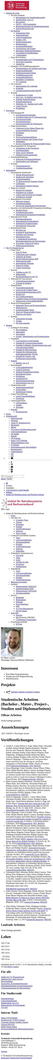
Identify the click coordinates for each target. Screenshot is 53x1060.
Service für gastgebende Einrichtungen (31, 206)
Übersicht (19, 555)
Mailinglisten (21, 600)
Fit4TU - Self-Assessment (26, 24)
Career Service (21, 106)
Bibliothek (20, 598)
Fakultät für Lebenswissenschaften (29, 343)
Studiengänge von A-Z (25, 20)
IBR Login (5, 509)
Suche (8, 414)
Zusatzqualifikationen (24, 46)
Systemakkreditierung (24, 77)
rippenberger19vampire (16, 810)
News (13, 516)
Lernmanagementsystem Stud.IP (28, 91)
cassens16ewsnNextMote (16, 870)
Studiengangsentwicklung (26, 73)
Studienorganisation (23, 42)
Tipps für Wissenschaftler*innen (28, 312)
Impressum (5, 1058)
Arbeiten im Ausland (24, 197)
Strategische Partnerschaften (27, 223)
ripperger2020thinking (19, 766)
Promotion (20, 133)
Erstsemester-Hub (23, 33)
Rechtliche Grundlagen (25, 80)
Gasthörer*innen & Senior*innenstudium (32, 299)
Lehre (18, 560)
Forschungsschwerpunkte (26, 115)
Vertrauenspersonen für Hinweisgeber (15, 988)
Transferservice (22, 378)
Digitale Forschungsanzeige (26, 155)
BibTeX (37, 766)
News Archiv (21, 533)
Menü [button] (3, 479)
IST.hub (19, 624)
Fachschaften (21, 390)
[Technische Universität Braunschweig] (17, 9)
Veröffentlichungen (23, 529)
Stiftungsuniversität (23, 261)
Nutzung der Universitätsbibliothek (29, 301)
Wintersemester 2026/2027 (26, 586)
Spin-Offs (14, 613)
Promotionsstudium (23, 204)
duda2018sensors (23, 843)
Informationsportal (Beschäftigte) (23, 447)
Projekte (19, 527)
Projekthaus (20, 108)
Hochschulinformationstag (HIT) (28, 292)
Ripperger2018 (26, 823)
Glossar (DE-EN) (8, 1024)
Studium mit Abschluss (25, 177)
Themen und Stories (23, 314)
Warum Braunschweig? (25, 29)
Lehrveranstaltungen (24, 37)
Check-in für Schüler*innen (26, 290)
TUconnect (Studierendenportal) (23, 429)
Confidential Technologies (26, 620)
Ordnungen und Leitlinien (26, 254)
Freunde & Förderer (23, 283)
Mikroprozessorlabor (19, 582)
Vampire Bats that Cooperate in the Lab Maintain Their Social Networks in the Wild (27, 804)
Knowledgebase (22, 604)
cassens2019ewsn (13, 795)
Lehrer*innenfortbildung (25, 396)
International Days (23, 237)
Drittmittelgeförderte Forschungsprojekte (17, 986)
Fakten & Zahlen (22, 266)
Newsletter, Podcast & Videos (27, 243)
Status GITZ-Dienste (19, 441)
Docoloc (19, 615)
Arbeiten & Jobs (22, 562)
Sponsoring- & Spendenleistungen (14, 984)
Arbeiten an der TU (23, 272)
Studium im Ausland (24, 190)
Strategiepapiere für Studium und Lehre (31, 68)
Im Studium (15, 31)
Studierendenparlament (25, 387)
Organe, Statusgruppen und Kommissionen (32, 336)
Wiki (17, 606)
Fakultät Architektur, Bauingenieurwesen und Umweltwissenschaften (33, 346)
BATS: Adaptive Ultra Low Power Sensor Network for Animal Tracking (27, 840)
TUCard (4, 1007)
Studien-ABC (21, 40)
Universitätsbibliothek (24, 367)
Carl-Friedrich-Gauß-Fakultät (27, 341)
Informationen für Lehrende (26, 86)
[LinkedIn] (12, 469)
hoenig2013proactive (35, 920)
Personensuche (21, 412)
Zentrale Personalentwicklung (27, 372)
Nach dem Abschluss (24, 62)
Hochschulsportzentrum (25, 381)
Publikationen (21, 566)
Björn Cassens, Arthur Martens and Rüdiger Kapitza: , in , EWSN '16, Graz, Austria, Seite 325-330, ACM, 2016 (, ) (29, 863)
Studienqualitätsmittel (24, 71)
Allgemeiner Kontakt (24, 319)
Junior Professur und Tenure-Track (29, 139)
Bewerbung (20, 22)
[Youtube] (12, 467)
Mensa (13, 427)
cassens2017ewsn (32, 854)
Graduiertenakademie (24, 168)
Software (19, 531)
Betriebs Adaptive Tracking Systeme (25, 692)
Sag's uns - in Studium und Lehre (29, 97)
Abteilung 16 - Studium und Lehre (29, 104)
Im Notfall (15, 434)
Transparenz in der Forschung (27, 148)
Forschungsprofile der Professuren (29, 124)
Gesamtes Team (22, 520)
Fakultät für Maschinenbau (26, 350)
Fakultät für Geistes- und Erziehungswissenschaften (26, 357)
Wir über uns (21, 230)
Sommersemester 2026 (24, 589)
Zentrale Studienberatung (25, 99)
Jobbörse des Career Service (12, 979)
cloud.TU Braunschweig (20, 423)
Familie (19, 405)
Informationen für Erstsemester (13, 1005)
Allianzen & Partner (23, 257)
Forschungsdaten (22, 150)
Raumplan (20, 524)
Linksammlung (17, 452)
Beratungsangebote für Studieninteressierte (32, 26)
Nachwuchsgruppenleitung (26, 137)
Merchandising (7, 981)
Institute (14, 361)
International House (23, 374)
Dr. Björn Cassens (11, 967)
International (11, 170)
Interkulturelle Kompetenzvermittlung (30, 215)
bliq (17, 617)
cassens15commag (32, 902)
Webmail (14, 421)
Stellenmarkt (21, 274)
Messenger (15, 425)
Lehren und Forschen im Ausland (29, 195)
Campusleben (21, 55)
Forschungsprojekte (23, 119)
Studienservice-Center (24, 95)
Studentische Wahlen (24, 392)
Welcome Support (23, 201)
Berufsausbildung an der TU (27, 277)
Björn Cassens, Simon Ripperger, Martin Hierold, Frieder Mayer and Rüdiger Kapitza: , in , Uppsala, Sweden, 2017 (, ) (29, 850)
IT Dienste (15, 445)
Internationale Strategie (25, 263)
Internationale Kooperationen (27, 221)
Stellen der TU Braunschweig (12, 977)
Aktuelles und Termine (25, 235)
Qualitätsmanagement (24, 75)
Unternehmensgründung (25, 281)
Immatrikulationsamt (24, 102)
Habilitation (20, 142)
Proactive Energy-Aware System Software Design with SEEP (28, 909)
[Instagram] (12, 465)
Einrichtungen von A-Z (25, 383)
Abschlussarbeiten (23, 542)
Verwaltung (20, 334)
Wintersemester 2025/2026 (26, 591)
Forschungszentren (23, 122)
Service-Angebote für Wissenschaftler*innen (33, 144)
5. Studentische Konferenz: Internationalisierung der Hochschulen (30, 240)
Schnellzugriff (11, 416)
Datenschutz (15, 1058)
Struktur (9, 325)
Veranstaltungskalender (25, 288)
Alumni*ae (20, 64)
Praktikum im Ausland (24, 192)
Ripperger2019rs (29, 779)
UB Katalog (15, 438)
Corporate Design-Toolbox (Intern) (14, 1022)
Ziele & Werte (21, 252)
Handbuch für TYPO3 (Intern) (13, 1020)
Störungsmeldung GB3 (20, 443)
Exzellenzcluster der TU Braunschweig (31, 117)
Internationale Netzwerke (25, 226)
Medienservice (21, 308)
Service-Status (21, 611)
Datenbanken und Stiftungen (27, 161)
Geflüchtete (20, 184)
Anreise (19, 321)
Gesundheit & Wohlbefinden (27, 53)
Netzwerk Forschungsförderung (28, 159)
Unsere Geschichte (23, 268)
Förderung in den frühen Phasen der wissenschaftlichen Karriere (30, 129)
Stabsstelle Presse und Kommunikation (31, 305)
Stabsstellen (20, 332)
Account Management (24, 609)
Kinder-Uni (20, 294)
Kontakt (14, 409)
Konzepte (19, 88)
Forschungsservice (23, 166)
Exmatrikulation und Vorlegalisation (30, 60)
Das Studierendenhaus (24, 297)
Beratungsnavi (21, 44)
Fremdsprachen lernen (24, 212)
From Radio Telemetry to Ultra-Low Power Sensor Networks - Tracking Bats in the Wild (28, 897)
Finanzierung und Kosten (25, 48)
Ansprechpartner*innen (25, 310)
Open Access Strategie (24, 153)
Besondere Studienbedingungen (28, 51)
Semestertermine (22, 35)
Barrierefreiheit (26, 1058)
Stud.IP (14, 436)
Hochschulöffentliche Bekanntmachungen (17, 1029)
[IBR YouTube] (12, 458)
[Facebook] (11, 462)
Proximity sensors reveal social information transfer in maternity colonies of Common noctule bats (28, 819)
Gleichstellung (21, 403)
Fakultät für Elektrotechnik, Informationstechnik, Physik (27, 353)
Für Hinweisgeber (23, 323)
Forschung (10, 111)
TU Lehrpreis (21, 82)
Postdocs (19, 135)
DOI (31, 766)
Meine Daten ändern (9, 1027)
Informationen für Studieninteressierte (30, 17)
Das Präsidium (21, 330)
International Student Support (27, 186)
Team (18, 538)
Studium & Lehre (12, 13)
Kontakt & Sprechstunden (26, 232)
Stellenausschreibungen (25, 246)
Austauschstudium (23, 179)
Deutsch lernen (21, 210)
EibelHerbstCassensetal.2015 (18, 889)
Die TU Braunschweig (15, 248)
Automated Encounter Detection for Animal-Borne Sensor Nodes (26, 849)
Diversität (19, 407)
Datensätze (20, 551)
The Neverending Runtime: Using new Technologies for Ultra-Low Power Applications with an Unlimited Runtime (28, 859)
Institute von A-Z (22, 363)
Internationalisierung (24, 219)
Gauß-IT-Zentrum (23, 370)
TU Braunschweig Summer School (29, 181)
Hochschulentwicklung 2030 (27, 259)
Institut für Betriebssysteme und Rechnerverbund (25, 495)
